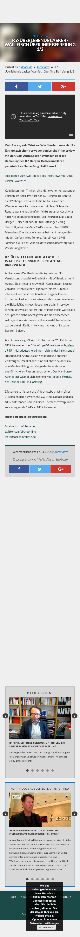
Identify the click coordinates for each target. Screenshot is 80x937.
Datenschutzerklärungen (44, 923)
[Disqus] (40, 531)
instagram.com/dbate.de (20, 436)
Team (12, 896)
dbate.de (26, 67)
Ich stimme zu (46, 927)
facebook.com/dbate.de (20, 426)
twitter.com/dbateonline (20, 431)
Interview (43, 67)
